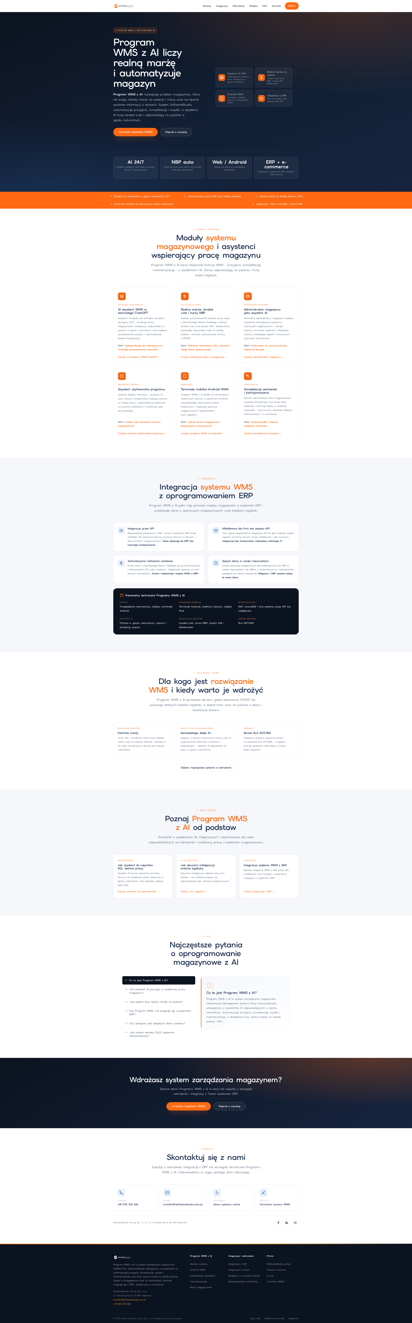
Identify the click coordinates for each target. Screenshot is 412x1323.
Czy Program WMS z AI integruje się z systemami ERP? (158, 1012)
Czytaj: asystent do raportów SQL (139, 891)
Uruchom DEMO (276, 1281)
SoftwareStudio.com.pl (279, 1264)
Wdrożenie (238, 5)
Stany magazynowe (201, 1287)
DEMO (291, 5)
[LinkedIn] (286, 1222)
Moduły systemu (198, 1264)
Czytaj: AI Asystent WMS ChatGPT (139, 357)
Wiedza (253, 5)
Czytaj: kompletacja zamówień (263, 433)
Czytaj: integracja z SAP (259, 891)
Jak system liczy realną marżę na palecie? (154, 1002)
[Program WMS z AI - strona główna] (123, 6)
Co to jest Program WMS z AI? (146, 980)
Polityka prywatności (274, 1318)
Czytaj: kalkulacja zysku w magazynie (204, 357)
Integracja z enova (238, 1269)
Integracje (222, 5)
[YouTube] (295, 1222)
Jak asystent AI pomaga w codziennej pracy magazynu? (155, 991)
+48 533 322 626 (122, 1303)
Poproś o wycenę (176, 132)
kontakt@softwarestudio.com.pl (129, 1299)
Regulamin (294, 1318)
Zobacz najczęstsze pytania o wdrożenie (206, 767)
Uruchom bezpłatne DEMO (135, 132)
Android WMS (197, 1269)
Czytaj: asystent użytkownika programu (142, 433)
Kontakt (276, 5)
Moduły (207, 5)
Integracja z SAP (237, 1264)
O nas (270, 1275)
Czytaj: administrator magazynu (264, 357)
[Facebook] (278, 1222)
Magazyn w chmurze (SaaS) (244, 1275)
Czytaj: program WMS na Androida (203, 433)
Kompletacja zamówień (202, 1275)
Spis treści (255, 1318)
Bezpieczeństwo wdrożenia (243, 1281)
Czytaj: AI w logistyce (194, 891)
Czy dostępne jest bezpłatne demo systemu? (155, 1023)
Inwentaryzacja (198, 1281)
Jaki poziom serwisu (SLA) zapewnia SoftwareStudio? (149, 1034)
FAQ (264, 5)
